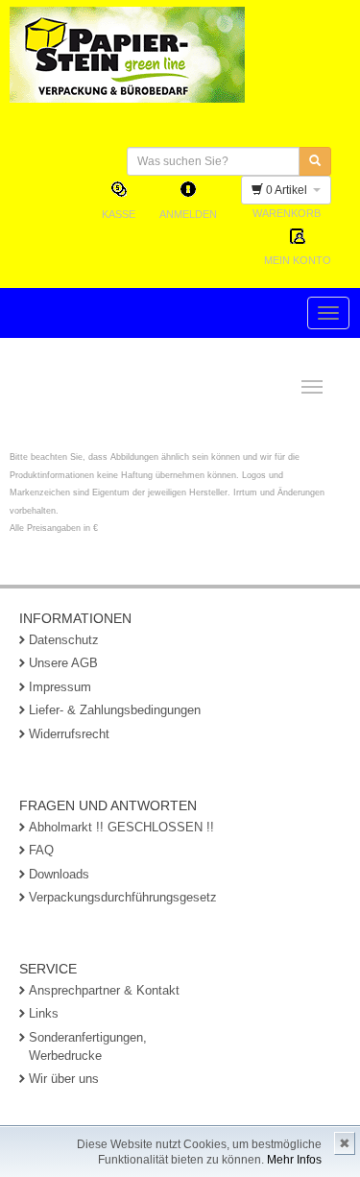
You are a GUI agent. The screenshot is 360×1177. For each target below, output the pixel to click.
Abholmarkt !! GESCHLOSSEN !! (121, 827)
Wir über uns (64, 1078)
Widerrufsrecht (69, 734)
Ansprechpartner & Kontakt (104, 990)
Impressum (60, 687)
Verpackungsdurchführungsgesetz (123, 897)
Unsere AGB (63, 663)
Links (44, 1013)
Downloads (59, 874)
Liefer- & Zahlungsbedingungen (115, 710)
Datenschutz (64, 640)
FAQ (41, 850)
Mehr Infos (294, 1159)
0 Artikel (288, 190)
